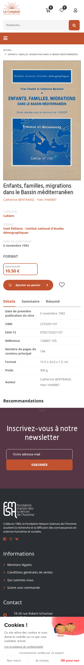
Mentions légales (19, 565)
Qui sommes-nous (20, 580)
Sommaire (30, 301)
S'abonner (39, 465)
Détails (9, 301)
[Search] (74, 25)
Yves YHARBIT (47, 200)
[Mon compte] (75, 10)
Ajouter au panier (28, 285)
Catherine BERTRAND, (19, 200)
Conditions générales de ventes (30, 572)
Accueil (7, 49)
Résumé (53, 301)
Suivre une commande (23, 588)
